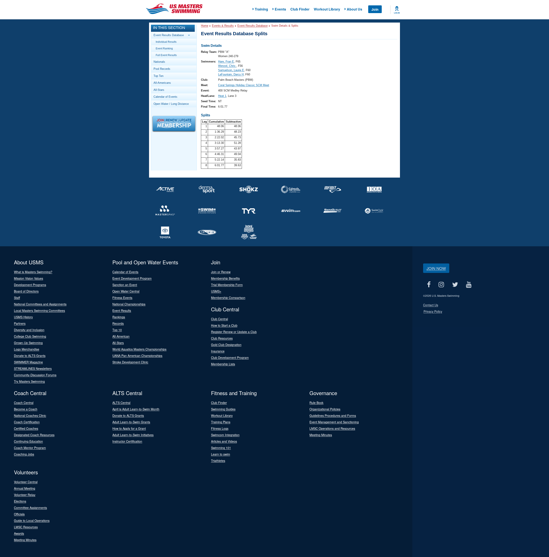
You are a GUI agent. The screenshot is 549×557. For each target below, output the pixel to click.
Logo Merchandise (26, 349)
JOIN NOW (436, 268)
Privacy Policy (433, 311)
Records (118, 323)
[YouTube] (469, 284)
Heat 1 (222, 95)
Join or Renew (221, 272)
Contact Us (430, 305)
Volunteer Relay (24, 495)
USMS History (23, 317)
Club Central (219, 319)
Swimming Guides (223, 409)
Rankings (118, 317)
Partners (20, 323)
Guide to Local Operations (32, 520)
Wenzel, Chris (227, 65)
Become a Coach (25, 409)
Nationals (159, 61)
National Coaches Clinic (30, 415)
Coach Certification (27, 422)
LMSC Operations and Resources (332, 428)
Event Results (121, 310)
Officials (19, 514)
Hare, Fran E (226, 61)
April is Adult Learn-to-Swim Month (135, 409)
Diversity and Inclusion (29, 330)
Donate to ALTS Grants (29, 355)
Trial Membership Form (227, 285)
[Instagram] (441, 284)
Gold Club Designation (226, 344)
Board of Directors (26, 291)
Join (375, 9)
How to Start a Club (224, 325)
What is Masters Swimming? (33, 272)
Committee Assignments (30, 507)
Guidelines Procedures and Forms (332, 415)
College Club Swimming (30, 336)
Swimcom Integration (225, 435)
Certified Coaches (26, 428)
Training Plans (220, 422)
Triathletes (218, 460)
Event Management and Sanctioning (334, 422)
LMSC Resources (26, 527)
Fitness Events (122, 297)
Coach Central (23, 402)
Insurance (218, 351)
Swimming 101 (221, 448)
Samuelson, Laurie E (231, 70)
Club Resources (222, 338)
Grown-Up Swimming (28, 343)
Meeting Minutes (320, 435)
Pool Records (162, 68)
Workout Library (327, 9)
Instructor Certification (127, 441)
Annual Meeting (24, 488)
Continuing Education (28, 441)
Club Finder (299, 9)
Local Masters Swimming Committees (39, 310)
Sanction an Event (124, 285)
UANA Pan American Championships (137, 355)
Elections (20, 501)
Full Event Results (166, 55)
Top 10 (117, 330)
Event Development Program (132, 278)
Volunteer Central (26, 482)
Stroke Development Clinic (130, 362)
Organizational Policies (324, 409)
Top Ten (158, 76)
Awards (19, 533)
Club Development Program (230, 357)
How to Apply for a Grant (129, 428)
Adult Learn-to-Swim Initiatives (133, 435)
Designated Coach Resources (34, 435)
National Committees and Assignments (40, 304)
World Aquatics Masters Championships (139, 349)
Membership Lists (223, 364)
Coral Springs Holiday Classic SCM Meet (243, 85)
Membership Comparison (228, 297)
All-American (121, 336)
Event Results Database (252, 25)
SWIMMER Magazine (28, 362)
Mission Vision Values (28, 278)
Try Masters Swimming (29, 381)
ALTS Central (121, 402)
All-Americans (162, 82)
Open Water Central (125, 291)
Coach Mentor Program (30, 448)
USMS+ (216, 291)
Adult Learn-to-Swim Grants (131, 422)
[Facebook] (429, 284)
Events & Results (223, 25)
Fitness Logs (219, 428)
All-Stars (159, 89)
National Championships (128, 304)
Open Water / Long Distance (171, 103)
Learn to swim (220, 454)
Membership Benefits (225, 278)
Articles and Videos (224, 441)
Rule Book (316, 402)
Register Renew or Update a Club (234, 332)
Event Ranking (164, 48)
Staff (17, 297)
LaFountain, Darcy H (231, 74)
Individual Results (166, 41)
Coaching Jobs (24, 454)
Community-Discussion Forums (35, 375)
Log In (397, 13)
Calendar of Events (165, 96)
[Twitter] (455, 284)
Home (204, 25)
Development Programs (30, 285)
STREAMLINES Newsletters (33, 368)
